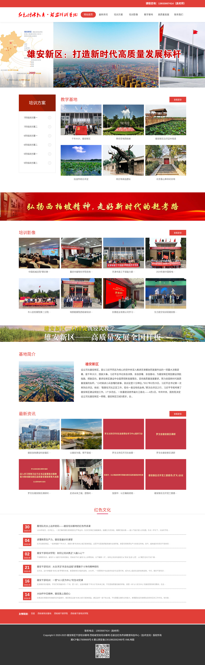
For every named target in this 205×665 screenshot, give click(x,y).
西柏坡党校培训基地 (100, 635)
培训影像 (133, 14)
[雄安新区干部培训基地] (48, 15)
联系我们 (178, 14)
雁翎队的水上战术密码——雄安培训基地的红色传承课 (64, 526)
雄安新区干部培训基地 (78, 635)
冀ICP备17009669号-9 (82, 640)
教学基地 (148, 14)
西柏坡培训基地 (44, 613)
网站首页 (88, 14)
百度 (33, 613)
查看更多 (178, 100)
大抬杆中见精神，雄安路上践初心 (53, 594)
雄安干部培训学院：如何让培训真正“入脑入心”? (60, 553)
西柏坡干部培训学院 (79, 613)
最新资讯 (103, 14)
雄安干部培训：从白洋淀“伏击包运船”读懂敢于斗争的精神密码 (68, 566)
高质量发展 (163, 14)
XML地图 (129, 640)
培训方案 (118, 14)
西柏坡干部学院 (61, 613)
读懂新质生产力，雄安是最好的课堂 (55, 539)
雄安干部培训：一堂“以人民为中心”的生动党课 (60, 580)
